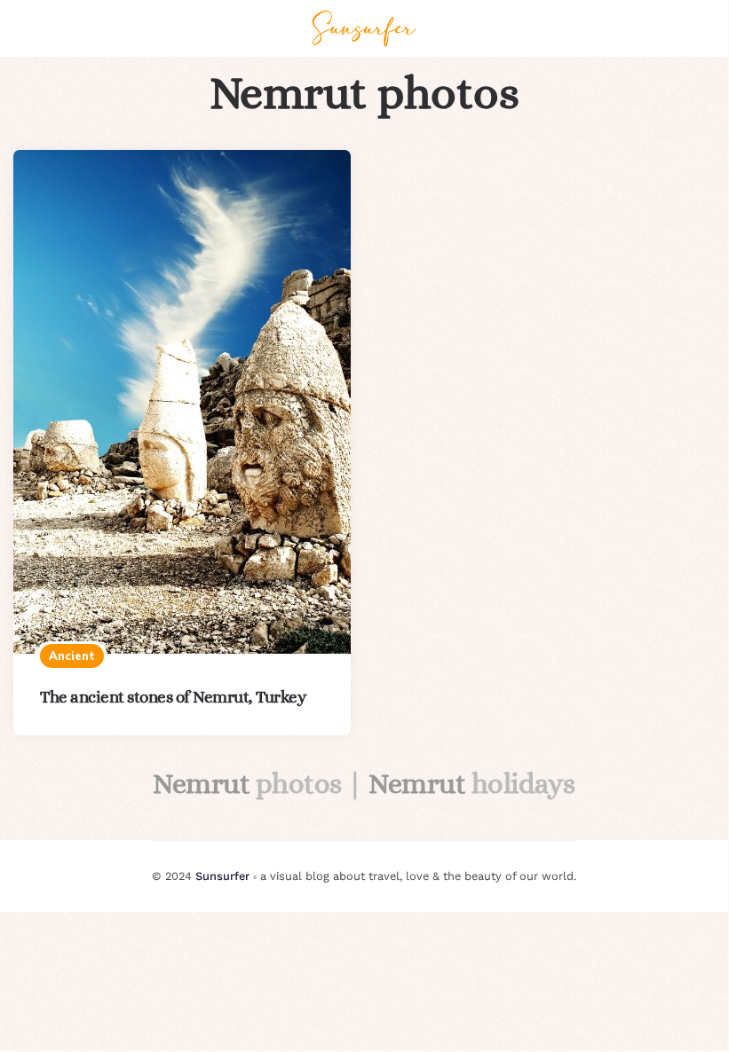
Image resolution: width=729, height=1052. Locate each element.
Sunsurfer (222, 876)
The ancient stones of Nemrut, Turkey (172, 696)
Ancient (72, 655)
